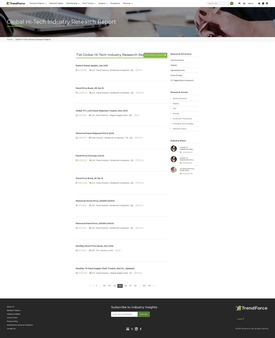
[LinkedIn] (267, 3)
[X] (263, 3)
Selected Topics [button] (56, 3)
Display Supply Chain (118, 115)
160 (125, 286)
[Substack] (259, 3)
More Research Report (154, 55)
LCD (93, 70)
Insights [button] (102, 3)
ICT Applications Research (182, 80)
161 (130, 286)
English (240, 319)
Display (174, 65)
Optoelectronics (178, 70)
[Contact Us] (244, 3)
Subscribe (143, 314)
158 (114, 286)
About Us (10, 307)
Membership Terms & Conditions (20, 325)
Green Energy (176, 75)
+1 (131, 273)
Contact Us (11, 329)
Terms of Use (12, 318)
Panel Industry (102, 70)
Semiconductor (177, 60)
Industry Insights (13, 314)
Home (9, 39)
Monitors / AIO (106, 250)
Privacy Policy (12, 321)
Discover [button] (127, 3)
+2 (132, 70)
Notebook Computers (120, 70)
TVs (127, 138)
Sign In (251, 3)
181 (149, 286)
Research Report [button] (37, 3)
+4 (130, 115)
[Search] (231, 3)
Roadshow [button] (115, 3)
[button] (73, 3)
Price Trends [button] (88, 3)
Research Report (13, 310)
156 (104, 286)
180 (144, 286)
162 (135, 286)
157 (109, 286)
